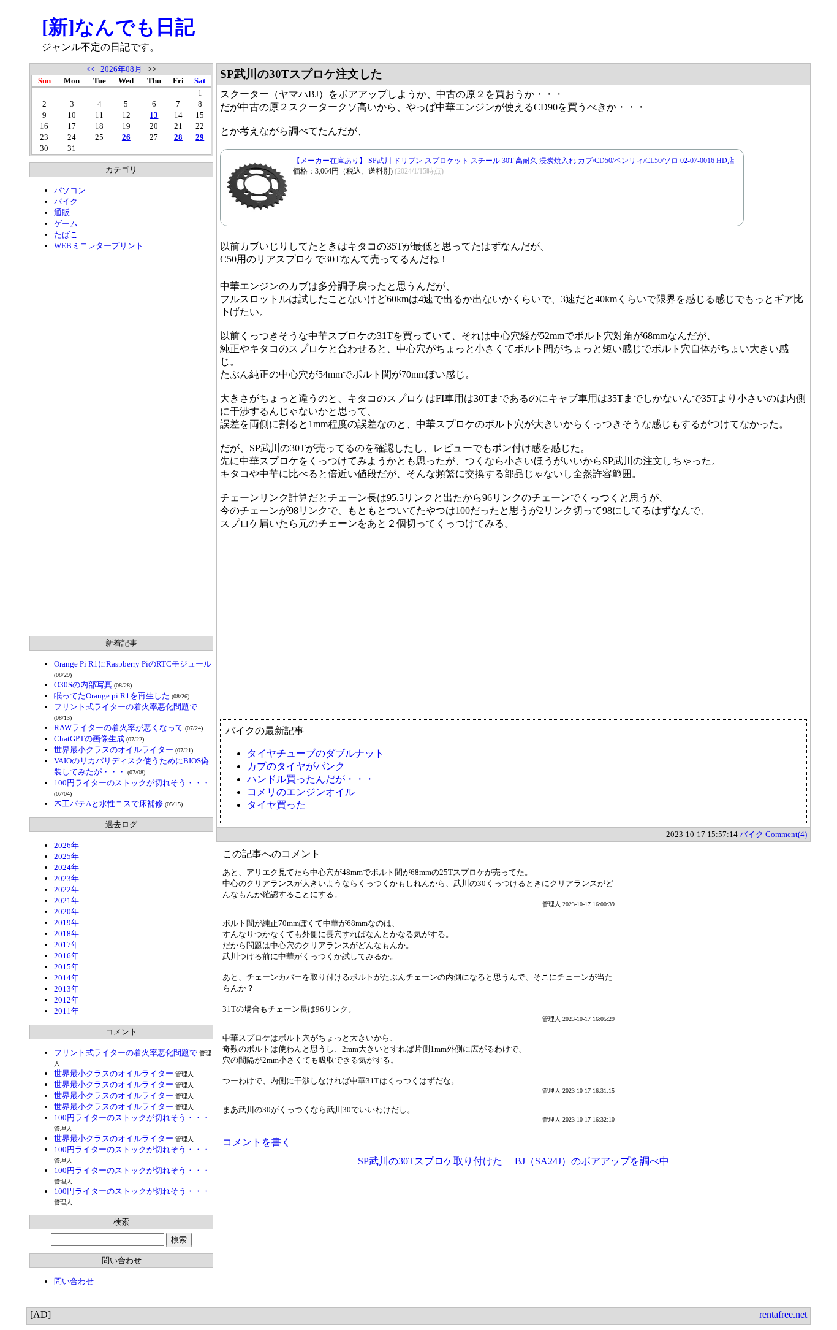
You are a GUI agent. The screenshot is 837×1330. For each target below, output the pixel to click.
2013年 (66, 988)
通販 (62, 212)
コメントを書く (256, 1142)
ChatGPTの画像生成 (89, 738)
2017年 (66, 944)
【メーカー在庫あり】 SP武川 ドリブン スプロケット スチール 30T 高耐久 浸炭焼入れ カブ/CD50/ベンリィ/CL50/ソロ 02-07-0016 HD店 (514, 160)
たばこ (66, 234)
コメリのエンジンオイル (301, 792)
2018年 (66, 933)
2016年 (66, 955)
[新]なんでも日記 (118, 27)
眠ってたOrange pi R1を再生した (112, 695)
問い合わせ (74, 1281)
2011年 (66, 1010)
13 (154, 115)
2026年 (66, 845)
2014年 (66, 977)
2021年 (66, 900)
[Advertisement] (121, 443)
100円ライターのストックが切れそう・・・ (132, 782)
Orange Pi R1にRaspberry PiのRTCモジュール (132, 663)
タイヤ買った (276, 805)
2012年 (66, 999)
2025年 (66, 856)
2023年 (66, 878)
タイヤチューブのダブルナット (315, 753)
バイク (66, 201)
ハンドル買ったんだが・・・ (310, 779)
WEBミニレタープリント (98, 245)
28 (178, 137)
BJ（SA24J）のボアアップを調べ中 (592, 1161)
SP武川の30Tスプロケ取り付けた (430, 1161)
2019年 (66, 922)
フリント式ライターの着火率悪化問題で (125, 706)
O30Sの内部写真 (83, 684)
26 (126, 137)
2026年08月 (121, 69)
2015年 (66, 966)
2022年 (66, 889)
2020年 (66, 911)
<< (90, 69)
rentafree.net (783, 1314)
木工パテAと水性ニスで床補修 (108, 803)
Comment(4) (786, 834)
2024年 (66, 867)
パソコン (70, 190)
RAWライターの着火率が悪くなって (118, 727)
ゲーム (66, 223)
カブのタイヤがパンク (296, 766)
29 (199, 137)
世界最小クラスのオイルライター (113, 749)
